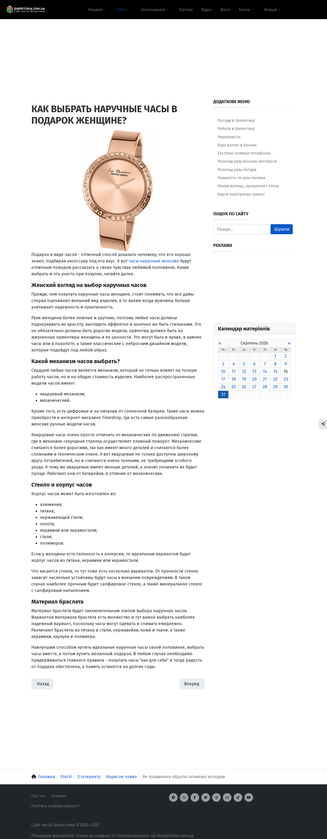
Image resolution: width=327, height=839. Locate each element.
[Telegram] (173, 797)
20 (254, 379)
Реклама (59, 796)
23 (286, 379)
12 (244, 371)
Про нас (38, 796)
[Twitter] (205, 797)
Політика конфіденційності (55, 806)
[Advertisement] (163, 52)
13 (254, 371)
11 (234, 371)
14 (265, 371)
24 (223, 386)
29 (275, 386)
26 (244, 386)
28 (265, 386)
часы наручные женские (154, 261)
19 (244, 379)
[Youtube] (248, 797)
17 (223, 379)
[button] (98, 9)
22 (275, 379)
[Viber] (184, 797)
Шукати (281, 229)
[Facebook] (195, 797)
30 (285, 386)
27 (254, 386)
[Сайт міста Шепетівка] (25, 9)
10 (223, 371)
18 (233, 379)
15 (275, 371)
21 (265, 379)
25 (233, 386)
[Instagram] (227, 797)
